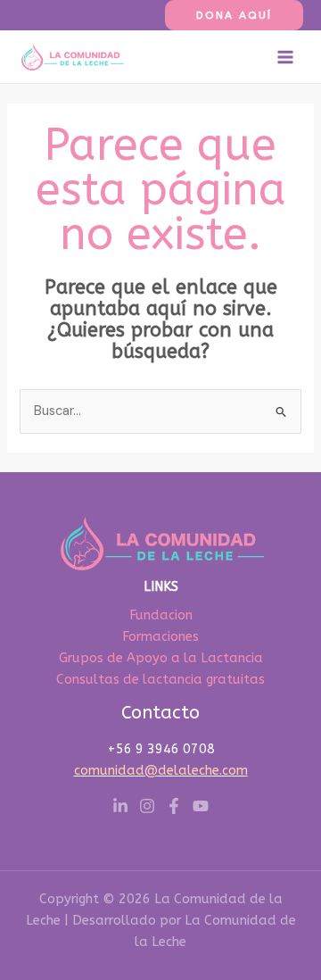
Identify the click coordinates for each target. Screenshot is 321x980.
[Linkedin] (120, 806)
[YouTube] (201, 806)
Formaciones (160, 636)
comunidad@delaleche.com (161, 770)
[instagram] (147, 806)
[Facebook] (174, 806)
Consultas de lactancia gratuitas (160, 679)
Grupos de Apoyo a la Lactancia (161, 658)
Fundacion (161, 615)
